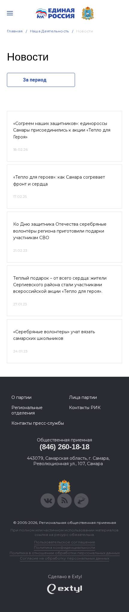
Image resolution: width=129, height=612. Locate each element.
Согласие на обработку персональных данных (64, 558)
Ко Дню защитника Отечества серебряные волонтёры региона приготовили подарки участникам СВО (59, 230)
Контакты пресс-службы (37, 423)
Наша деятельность (49, 31)
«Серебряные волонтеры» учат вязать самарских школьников (54, 335)
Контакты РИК (84, 407)
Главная (15, 31)
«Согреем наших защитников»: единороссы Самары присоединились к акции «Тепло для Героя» (61, 130)
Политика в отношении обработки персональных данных (65, 553)
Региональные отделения (27, 410)
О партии (21, 397)
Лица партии (83, 397)
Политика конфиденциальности (64, 547)
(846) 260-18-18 (64, 447)
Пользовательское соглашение (64, 542)
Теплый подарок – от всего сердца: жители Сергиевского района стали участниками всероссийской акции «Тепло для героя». (59, 284)
